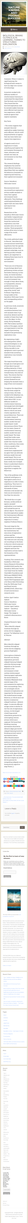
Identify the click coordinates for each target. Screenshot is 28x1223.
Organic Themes (19, 1216)
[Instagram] (24, 779)
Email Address (8, 868)
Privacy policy (6, 1036)
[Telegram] (10, 782)
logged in (13, 813)
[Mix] (14, 779)
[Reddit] (8, 779)
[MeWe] (12, 779)
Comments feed (7, 1058)
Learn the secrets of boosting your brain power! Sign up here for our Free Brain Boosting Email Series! (6, 1179)
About (4, 1015)
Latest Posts (6, 1023)
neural (11, 793)
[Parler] (4, 782)
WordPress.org (6, 1061)
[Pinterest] (10, 779)
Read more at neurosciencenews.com (12, 772)
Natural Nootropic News (15, 791)
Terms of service (7, 1039)
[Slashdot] (24, 782)
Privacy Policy (6, 1205)
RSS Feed (14, 1218)
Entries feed (6, 1056)
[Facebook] (4, 779)
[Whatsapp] (16, 779)
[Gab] (18, 779)
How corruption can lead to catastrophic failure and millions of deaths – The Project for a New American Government (13, 1003)
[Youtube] (8, 782)
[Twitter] (6, 779)
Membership (6, 1025)
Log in (4, 1053)
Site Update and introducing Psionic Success (6, 1094)
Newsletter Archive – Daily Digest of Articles (13, 1031)
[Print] (22, 779)
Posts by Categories (8, 1033)
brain (8, 793)
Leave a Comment (7, 48)
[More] (14, 784)
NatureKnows (17, 46)
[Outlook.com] (12, 782)
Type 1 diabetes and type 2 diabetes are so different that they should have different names (13, 979)
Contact (5, 1020)
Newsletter (5, 1028)
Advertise (5, 1017)
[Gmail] (6, 782)
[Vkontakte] (20, 779)
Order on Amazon (7, 965)
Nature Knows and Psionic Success (14, 13)
